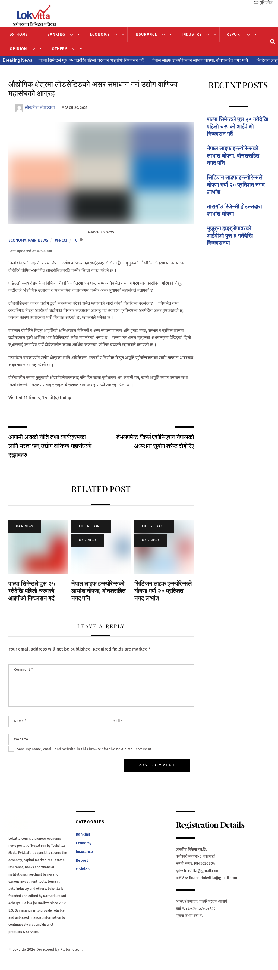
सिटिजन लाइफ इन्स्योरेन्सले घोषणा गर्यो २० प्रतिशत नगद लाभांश (162, 591)
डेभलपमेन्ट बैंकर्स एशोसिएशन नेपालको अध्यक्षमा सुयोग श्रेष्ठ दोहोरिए (155, 440)
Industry (192, 34)
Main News (38, 240)
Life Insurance (91, 526)
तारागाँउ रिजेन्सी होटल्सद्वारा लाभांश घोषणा (234, 210)
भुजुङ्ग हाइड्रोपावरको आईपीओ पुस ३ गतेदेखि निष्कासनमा (230, 235)
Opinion (18, 49)
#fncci (61, 240)
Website (21, 739)
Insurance (145, 34)
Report (234, 34)
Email (116, 721)
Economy (100, 34)
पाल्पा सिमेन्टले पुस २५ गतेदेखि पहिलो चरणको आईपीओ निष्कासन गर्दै (91, 60)
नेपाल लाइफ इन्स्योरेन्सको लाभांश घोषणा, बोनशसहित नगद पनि (200, 60)
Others (60, 49)
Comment (23, 669)
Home (21, 34)
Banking (56, 34)
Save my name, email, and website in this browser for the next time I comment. (85, 749)
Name (20, 721)
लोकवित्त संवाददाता (40, 107)
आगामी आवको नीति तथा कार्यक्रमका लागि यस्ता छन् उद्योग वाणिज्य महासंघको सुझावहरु (49, 445)
